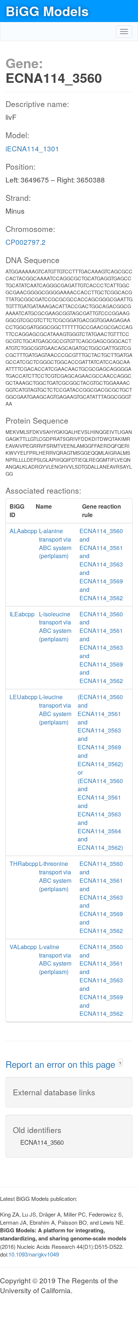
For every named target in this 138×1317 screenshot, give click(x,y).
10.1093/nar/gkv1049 (33, 1254)
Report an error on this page (62, 1064)
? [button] (120, 1063)
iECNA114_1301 (32, 148)
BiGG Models (47, 10)
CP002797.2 (26, 242)
